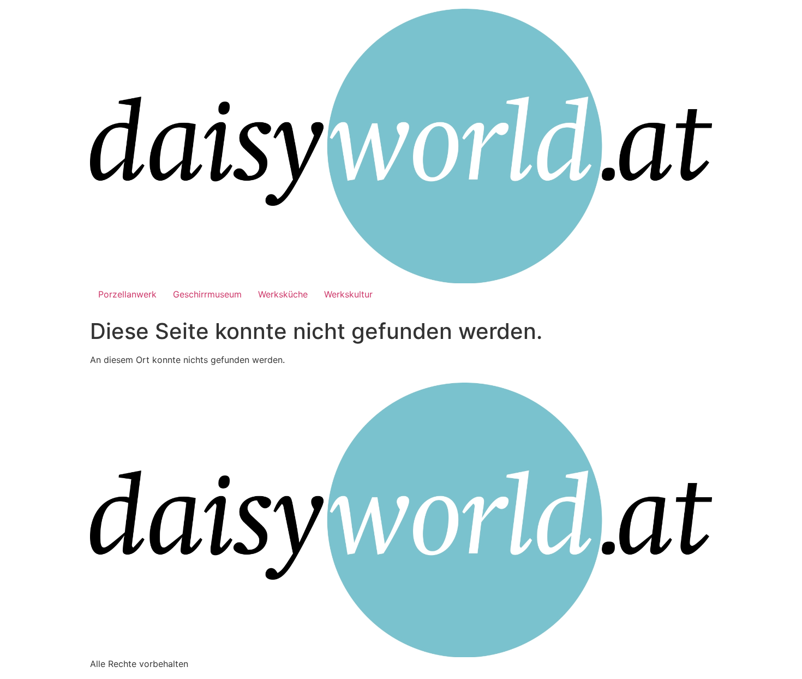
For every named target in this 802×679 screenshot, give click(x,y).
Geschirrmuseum (207, 294)
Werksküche (283, 294)
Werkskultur (348, 294)
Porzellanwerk (127, 294)
